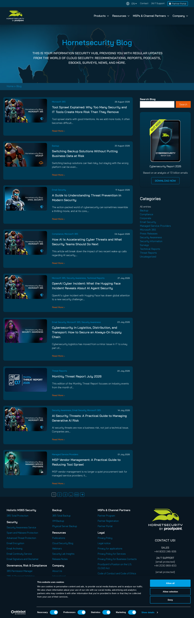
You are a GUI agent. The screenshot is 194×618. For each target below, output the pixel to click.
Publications (58, 537)
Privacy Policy (105, 537)
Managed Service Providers (65, 454)
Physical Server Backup (64, 526)
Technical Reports (96, 278)
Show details (147, 612)
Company (179, 16)
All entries (145, 206)
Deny (170, 600)
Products (100, 16)
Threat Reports (59, 370)
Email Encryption (15, 543)
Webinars (57, 548)
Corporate (145, 218)
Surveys (144, 245)
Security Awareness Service (21, 527)
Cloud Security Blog (62, 543)
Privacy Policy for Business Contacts (117, 559)
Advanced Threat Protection (21, 537)
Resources (119, 16)
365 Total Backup (61, 515)
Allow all (170, 583)
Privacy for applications (110, 548)
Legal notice (104, 543)
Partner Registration (108, 520)
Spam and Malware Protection (22, 532)
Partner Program (106, 515)
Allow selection (170, 591)
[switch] (82, 612)
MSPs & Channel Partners (149, 16)
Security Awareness (76, 278)
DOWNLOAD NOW (165, 180)
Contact (144, 3)
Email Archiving (14, 548)
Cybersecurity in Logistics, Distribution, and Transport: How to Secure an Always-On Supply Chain (87, 332)
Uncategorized (148, 256)
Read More (57, 130)
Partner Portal (179, 3)
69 (76, 494)
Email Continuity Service (19, 553)
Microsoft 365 (59, 101)
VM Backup (58, 520)
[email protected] (165, 561)
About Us (57, 570)
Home (10, 86)
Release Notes (60, 559)
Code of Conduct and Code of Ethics (117, 573)
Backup (55, 145)
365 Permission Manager (20, 570)
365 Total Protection (17, 515)
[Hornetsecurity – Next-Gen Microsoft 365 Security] (15, 16)
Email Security (59, 189)
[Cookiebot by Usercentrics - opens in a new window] (18, 612)
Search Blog (148, 99)
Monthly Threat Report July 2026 (77, 376)
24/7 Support (158, 3)
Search (183, 104)
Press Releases (149, 233)
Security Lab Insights (63, 553)
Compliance (57, 234)
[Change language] (131, 3)
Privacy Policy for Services (112, 553)
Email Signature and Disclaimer (23, 559)
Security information (151, 241)
